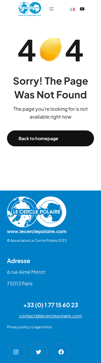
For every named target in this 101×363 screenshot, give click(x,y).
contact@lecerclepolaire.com (50, 316)
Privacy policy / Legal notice (29, 327)
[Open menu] (51, 9)
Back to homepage (38, 138)
